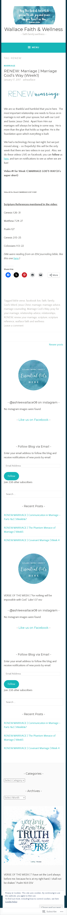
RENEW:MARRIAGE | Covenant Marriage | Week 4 (32, 540)
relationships (48, 313)
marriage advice (51, 304)
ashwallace (29, 79)
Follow (11, 476)
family (51, 300)
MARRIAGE (9, 65)
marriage (36, 304)
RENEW (8, 317)
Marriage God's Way (38, 308)
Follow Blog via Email (33, 446)
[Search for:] (33, 494)
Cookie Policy (11, 902)
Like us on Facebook (33, 420)
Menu (35, 47)
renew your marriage (25, 317)
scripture (42, 317)
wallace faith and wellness (29, 321)
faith (44, 300)
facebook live (33, 300)
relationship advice (30, 313)
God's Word (10, 304)
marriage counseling (15, 308)
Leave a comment (13, 325)
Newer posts (56, 344)
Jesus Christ (24, 304)
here (6, 158)
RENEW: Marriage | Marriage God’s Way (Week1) (30, 73)
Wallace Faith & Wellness (33, 29)
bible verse (19, 300)
